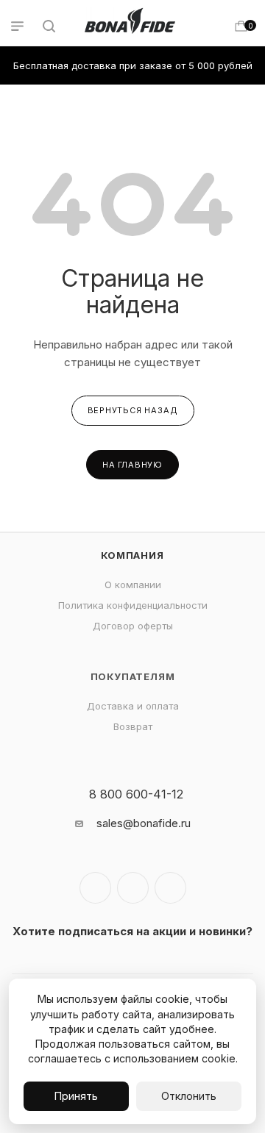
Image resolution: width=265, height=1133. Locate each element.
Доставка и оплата (133, 706)
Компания (132, 555)
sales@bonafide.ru (143, 823)
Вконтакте (95, 888)
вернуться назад (133, 410)
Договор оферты (133, 626)
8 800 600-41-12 (136, 794)
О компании (133, 584)
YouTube (170, 888)
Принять (76, 1096)
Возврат (132, 726)
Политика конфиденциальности (133, 605)
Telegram (133, 888)
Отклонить (188, 1096)
